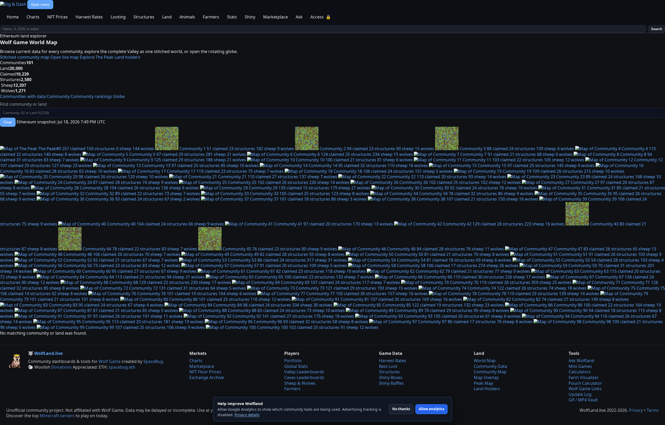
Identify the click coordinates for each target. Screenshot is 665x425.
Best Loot (388, 366)
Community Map (490, 372)
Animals (187, 17)
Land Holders (487, 388)
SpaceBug (153, 361)
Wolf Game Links (585, 388)
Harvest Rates (89, 17)
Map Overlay (486, 377)
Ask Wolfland (581, 360)
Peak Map (483, 383)
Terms (653, 410)
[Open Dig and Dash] (13, 4)
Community (58, 96)
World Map (485, 360)
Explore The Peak (97, 57)
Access (320, 17)
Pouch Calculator (585, 383)
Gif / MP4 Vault (583, 400)
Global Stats (296, 366)
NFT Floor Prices (205, 372)
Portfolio (293, 360)
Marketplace (275, 17)
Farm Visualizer (584, 377)
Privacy (636, 410)
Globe (119, 96)
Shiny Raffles (391, 383)
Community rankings (91, 96)
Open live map (64, 57)
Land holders (127, 57)
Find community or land (23, 104)
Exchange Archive (206, 377)
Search (656, 29)
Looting (118, 17)
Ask (299, 17)
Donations (61, 367)
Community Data (490, 366)
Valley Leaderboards (304, 372)
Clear (8, 122)
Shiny (250, 17)
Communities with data (23, 96)
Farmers (211, 17)
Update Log (580, 394)
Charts (32, 17)
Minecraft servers (57, 416)
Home (13, 17)
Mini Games (580, 366)
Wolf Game (110, 361)
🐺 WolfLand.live (45, 353)
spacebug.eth (122, 367)
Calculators (580, 372)
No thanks (401, 409)
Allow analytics (431, 409)
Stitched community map (24, 57)
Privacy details (247, 414)
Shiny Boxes (390, 377)
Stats (232, 17)
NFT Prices (57, 17)
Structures (144, 17)
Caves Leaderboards (304, 377)
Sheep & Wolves (300, 383)
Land (167, 17)
